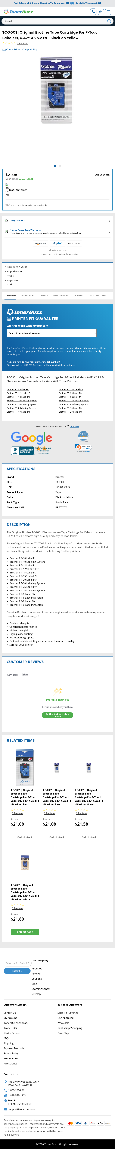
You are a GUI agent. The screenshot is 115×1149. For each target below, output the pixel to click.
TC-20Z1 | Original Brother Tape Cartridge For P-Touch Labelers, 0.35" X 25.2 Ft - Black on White (25, 892)
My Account (10, 1017)
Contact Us (10, 1012)
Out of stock (24, 837)
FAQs (6, 1038)
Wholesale (63, 1023)
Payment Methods (14, 1048)
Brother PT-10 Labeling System (22, 404)
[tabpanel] (57, 109)
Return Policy (11, 1053)
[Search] (109, 21)
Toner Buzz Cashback (16, 1023)
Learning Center (41, 989)
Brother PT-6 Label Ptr (70, 396)
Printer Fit (28, 295)
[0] (101, 12)
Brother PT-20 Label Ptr (70, 411)
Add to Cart (25, 932)
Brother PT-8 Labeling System (21, 408)
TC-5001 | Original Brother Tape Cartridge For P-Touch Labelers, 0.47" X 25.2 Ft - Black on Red (25, 797)
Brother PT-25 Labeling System (74, 400)
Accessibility (10, 1063)
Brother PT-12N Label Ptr (19, 393)
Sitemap (36, 994)
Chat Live (74, 426)
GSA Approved (66, 1017)
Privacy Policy (11, 1058)
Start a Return (11, 1033)
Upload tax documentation (67, 254)
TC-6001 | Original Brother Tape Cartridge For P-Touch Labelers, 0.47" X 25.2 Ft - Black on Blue (57, 797)
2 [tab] (60, 166)
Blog (34, 983)
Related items (98, 295)
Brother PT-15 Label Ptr (70, 408)
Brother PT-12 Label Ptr (18, 396)
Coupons (37, 978)
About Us (37, 968)
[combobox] (57, 21)
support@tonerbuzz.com (22, 1109)
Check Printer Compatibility (21, 49)
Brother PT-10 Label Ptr (18, 411)
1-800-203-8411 (17, 1090)
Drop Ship (63, 1033)
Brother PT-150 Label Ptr (71, 389)
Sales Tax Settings (68, 1012)
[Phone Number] (93, 12)
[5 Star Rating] (31, 441)
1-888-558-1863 (17, 1095)
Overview (10, 295)
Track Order (10, 1028)
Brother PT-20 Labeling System (22, 400)
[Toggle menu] (108, 12)
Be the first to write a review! (57, 715)
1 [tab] (55, 166)
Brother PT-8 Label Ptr (18, 389)
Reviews (79, 295)
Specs (44, 295)
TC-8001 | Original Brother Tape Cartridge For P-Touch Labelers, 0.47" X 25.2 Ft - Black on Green (89, 797)
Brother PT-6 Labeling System (73, 404)
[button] (83, 447)
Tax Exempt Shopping (70, 1028)
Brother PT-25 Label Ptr (70, 393)
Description (61, 295)
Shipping (9, 1043)
